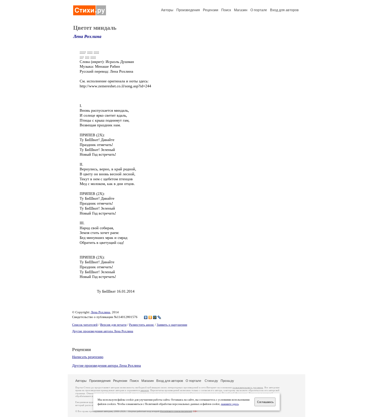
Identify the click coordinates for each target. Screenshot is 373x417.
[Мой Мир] (155, 317)
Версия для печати (113, 324)
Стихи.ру (211, 381)
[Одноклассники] (150, 317)
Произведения (188, 10)
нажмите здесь (230, 404)
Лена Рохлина (87, 36)
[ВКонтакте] (146, 317)
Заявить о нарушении (172, 324)
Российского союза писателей (176, 411)
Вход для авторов (284, 10)
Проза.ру (227, 381)
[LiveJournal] (159, 317)
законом (144, 390)
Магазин (240, 10)
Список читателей (85, 324)
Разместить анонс (141, 324)
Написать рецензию (87, 357)
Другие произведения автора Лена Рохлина (102, 331)
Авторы (167, 10)
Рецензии (210, 10)
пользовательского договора (247, 387)
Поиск (226, 10)
